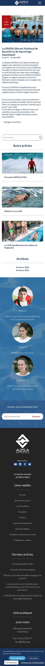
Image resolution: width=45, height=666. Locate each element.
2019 (26, 270)
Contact (22, 517)
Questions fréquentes (22, 523)
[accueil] (22, 446)
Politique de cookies (22, 540)
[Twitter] (29, 464)
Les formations (22, 506)
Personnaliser (11, 662)
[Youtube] (15, 464)
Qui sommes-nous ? (22, 500)
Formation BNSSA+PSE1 (15, 177)
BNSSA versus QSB (13, 211)
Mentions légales (22, 529)
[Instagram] (20, 464)
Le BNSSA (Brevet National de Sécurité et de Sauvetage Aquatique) (22, 597)
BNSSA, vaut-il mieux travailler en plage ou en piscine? (23, 576)
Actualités (22, 512)
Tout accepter (17, 658)
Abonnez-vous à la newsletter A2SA (22, 407)
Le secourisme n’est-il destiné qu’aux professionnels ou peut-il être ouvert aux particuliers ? (23, 587)
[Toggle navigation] (39, 2)
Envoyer (36, 416)
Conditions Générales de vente (22, 534)
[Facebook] (24, 464)
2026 (26, 267)
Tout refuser (33, 658)
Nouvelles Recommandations (22, 569)
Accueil (23, 495)
